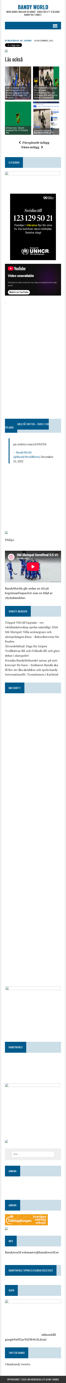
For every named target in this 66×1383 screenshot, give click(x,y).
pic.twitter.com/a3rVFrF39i (29, 444)
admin (28, 40)
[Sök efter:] (33, 1154)
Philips (9, 540)
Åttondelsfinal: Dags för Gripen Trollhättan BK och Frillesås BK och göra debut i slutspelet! (46, 92)
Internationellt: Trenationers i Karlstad (31, 674)
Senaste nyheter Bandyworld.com (44, 131)
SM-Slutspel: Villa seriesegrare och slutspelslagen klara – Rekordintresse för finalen (32, 636)
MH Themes (53, 1379)
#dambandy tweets (17, 1364)
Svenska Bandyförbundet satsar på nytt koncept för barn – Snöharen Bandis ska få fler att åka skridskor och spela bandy (31, 665)
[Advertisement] (33, 328)
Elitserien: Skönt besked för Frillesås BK (17, 130)
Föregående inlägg (36, 142)
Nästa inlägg (30, 147)
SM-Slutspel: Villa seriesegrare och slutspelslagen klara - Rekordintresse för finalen (18, 92)
